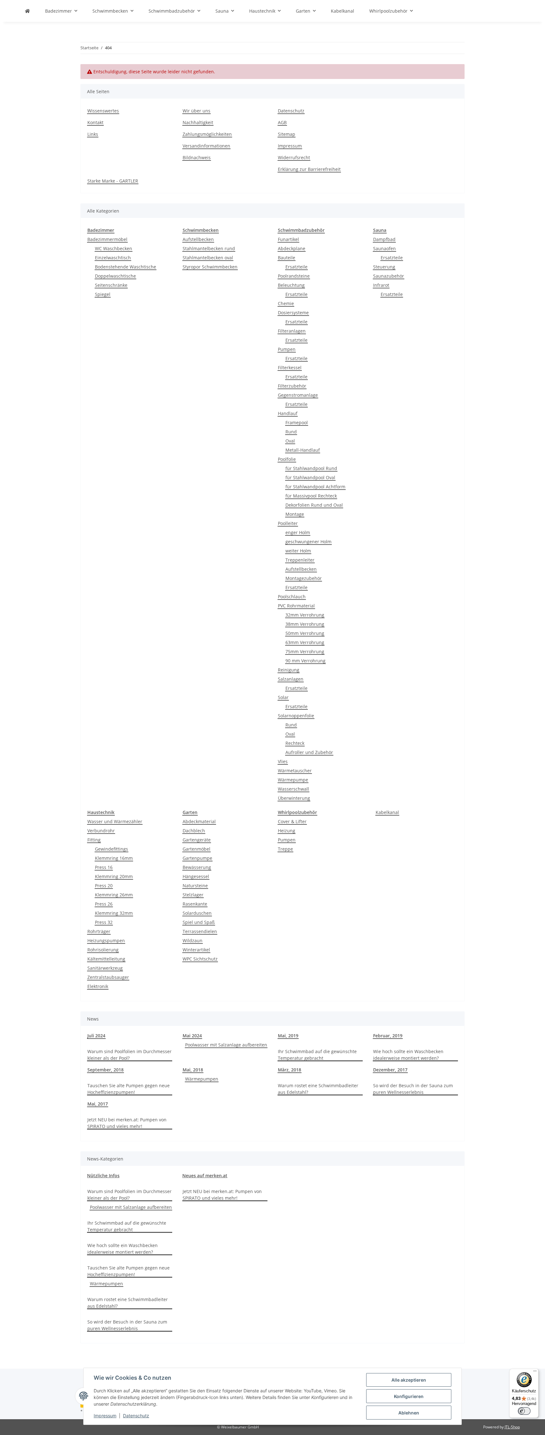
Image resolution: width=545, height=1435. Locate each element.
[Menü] (535, 1372)
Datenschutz (136, 1415)
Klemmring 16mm (114, 858)
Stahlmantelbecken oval (208, 258)
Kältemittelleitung (106, 959)
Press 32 (104, 922)
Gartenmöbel (196, 849)
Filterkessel (290, 368)
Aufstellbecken (198, 239)
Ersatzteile (296, 267)
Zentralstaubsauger (108, 977)
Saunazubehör (388, 276)
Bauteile (286, 258)
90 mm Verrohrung (305, 661)
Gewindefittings (111, 849)
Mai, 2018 (193, 1070)
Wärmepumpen (201, 1079)
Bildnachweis (197, 157)
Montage (294, 514)
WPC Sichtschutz (200, 959)
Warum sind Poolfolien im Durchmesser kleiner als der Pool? (129, 1054)
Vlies (283, 761)
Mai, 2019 (288, 1036)
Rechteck (294, 743)
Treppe (285, 849)
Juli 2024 (96, 1036)
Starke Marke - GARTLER (112, 181)
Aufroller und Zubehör (309, 752)
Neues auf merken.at (204, 1176)
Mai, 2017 (97, 1104)
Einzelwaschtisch (113, 258)
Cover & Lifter (292, 821)
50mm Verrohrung (304, 633)
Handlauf (287, 413)
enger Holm (297, 532)
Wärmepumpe (293, 780)
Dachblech (194, 831)
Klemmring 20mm (114, 876)
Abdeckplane (291, 248)
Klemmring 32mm (114, 913)
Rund (291, 432)
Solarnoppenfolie (296, 716)
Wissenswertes (103, 111)
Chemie (286, 303)
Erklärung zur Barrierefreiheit (309, 169)
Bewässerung (197, 867)
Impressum (105, 1415)
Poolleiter (288, 523)
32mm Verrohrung (304, 615)
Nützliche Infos (103, 1176)
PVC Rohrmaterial (296, 606)
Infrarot (381, 285)
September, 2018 (105, 1070)
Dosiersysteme (293, 313)
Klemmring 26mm (114, 895)
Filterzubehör (292, 386)
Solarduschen (197, 913)
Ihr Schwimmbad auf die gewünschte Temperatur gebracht (317, 1054)
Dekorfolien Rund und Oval (314, 505)
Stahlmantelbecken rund (209, 248)
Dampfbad (384, 239)
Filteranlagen (292, 331)
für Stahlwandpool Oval (310, 477)
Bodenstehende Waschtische (125, 267)
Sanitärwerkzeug (105, 968)
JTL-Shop (512, 1427)
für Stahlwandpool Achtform (315, 487)
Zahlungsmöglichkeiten (207, 134)
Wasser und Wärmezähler (114, 821)
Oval (290, 441)
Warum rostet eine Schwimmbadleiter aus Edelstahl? (318, 1088)
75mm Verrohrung (304, 651)
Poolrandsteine (294, 276)
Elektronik (97, 986)
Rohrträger (98, 931)
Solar (283, 697)
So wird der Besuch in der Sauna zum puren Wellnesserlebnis (413, 1088)
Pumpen (287, 349)
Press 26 (104, 904)
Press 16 (104, 867)
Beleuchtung (291, 285)
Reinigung (288, 670)
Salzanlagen (290, 679)
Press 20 (104, 886)
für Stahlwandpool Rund (311, 468)
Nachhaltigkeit (198, 122)
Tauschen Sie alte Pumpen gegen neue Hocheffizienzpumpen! (128, 1088)
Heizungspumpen (106, 941)
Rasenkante (195, 904)
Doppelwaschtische (115, 276)
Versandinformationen (206, 146)
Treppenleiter (299, 560)
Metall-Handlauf (302, 450)
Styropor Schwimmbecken (210, 267)
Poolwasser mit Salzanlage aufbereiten (226, 1045)
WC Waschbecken (113, 248)
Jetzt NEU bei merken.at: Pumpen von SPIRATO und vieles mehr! (127, 1123)
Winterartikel (196, 950)
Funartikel (288, 239)
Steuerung (384, 267)
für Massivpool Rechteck (311, 496)
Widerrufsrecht (294, 157)
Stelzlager (193, 895)
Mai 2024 (192, 1036)
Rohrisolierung (103, 950)
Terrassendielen (200, 931)
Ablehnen (408, 1412)
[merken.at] (27, 11)
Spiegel (102, 294)
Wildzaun (192, 941)
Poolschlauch (292, 597)
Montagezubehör (303, 578)
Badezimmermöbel (107, 239)
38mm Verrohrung (304, 624)
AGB (282, 122)
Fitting (94, 840)
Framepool (296, 422)
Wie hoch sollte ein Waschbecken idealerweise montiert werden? (408, 1054)
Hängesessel (196, 876)
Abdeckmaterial (199, 821)
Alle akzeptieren (408, 1380)
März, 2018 (289, 1070)
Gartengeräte (197, 840)
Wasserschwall (293, 789)
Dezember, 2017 (390, 1070)
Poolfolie (287, 459)
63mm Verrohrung (304, 642)
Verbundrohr (101, 831)
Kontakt (95, 122)
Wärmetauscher (295, 771)
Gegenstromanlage (298, 395)
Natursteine (195, 886)
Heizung (286, 831)
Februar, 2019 (387, 1036)
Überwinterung (294, 798)
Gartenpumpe (197, 858)
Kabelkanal (387, 812)
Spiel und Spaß (199, 922)
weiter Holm (298, 551)
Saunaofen (384, 248)
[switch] (524, 1411)
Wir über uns (196, 111)
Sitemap (286, 134)
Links (92, 134)
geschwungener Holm (308, 542)
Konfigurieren (409, 1396)
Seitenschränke (111, 285)
